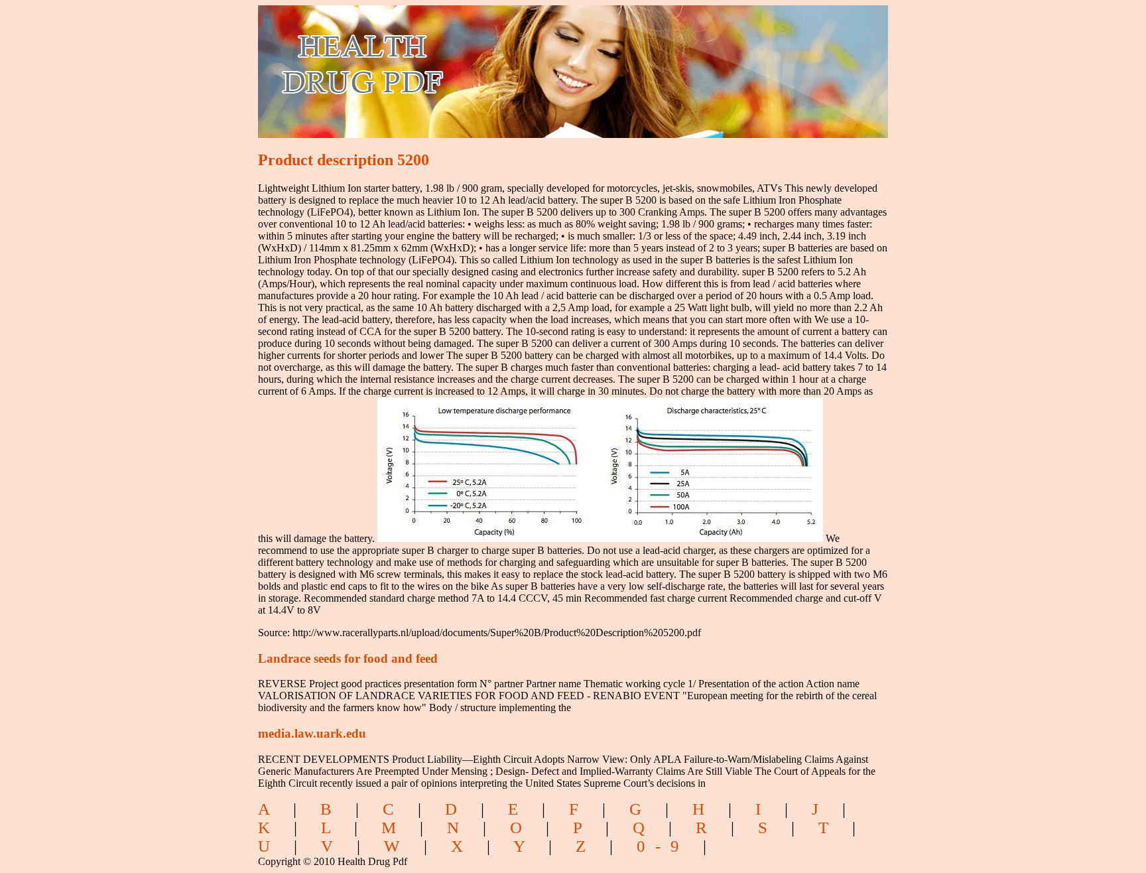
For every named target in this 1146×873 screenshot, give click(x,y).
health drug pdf (438, 63)
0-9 (663, 846)
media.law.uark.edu (312, 733)
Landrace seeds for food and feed (348, 658)
